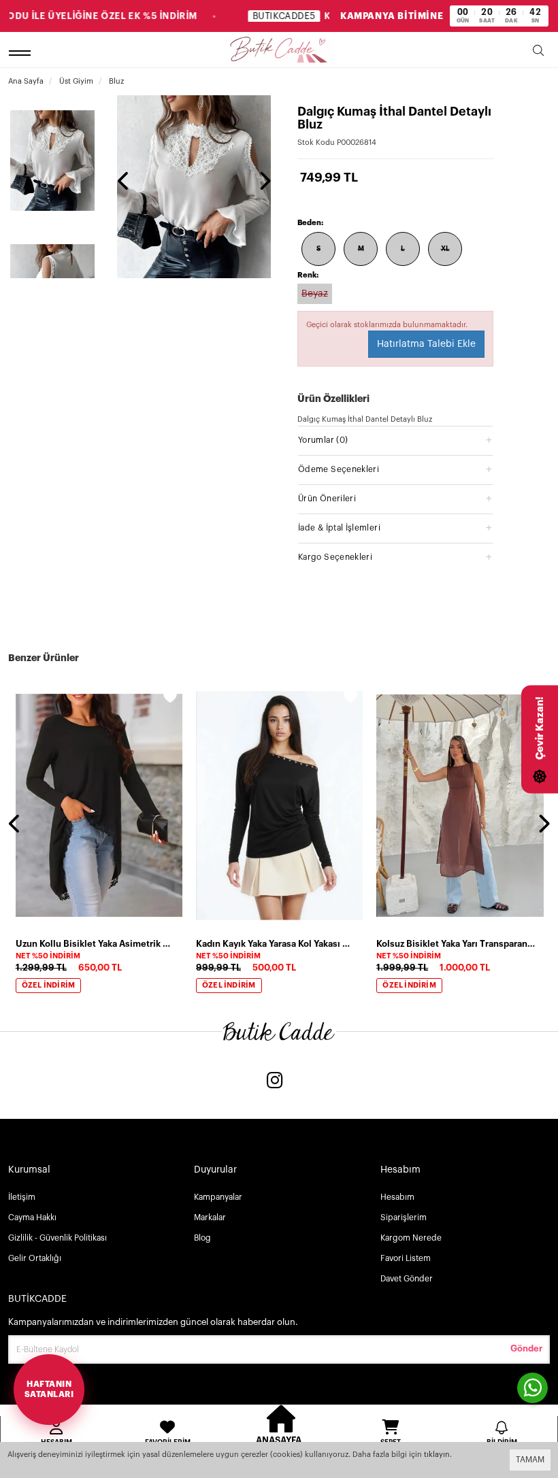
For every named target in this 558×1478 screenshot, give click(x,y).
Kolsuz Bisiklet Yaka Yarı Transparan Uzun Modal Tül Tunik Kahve (455, 943)
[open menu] (21, 52)
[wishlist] (170, 698)
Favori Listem (405, 1258)
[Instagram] (275, 1082)
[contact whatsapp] (532, 1388)
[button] (395, 439)
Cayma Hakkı (32, 1217)
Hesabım (397, 1197)
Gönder (526, 1348)
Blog (202, 1238)
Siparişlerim (403, 1217)
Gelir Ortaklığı (34, 1258)
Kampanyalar (218, 1197)
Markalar (210, 1217)
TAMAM (530, 1460)
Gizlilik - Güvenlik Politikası (57, 1238)
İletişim (21, 1197)
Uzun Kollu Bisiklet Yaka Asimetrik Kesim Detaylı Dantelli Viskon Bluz (95, 943)
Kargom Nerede (411, 1238)
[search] (538, 53)
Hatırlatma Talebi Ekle (426, 344)
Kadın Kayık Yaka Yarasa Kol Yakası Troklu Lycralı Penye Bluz (275, 943)
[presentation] (123, 182)
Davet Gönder (406, 1279)
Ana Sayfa (26, 81)
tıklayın (437, 1454)
